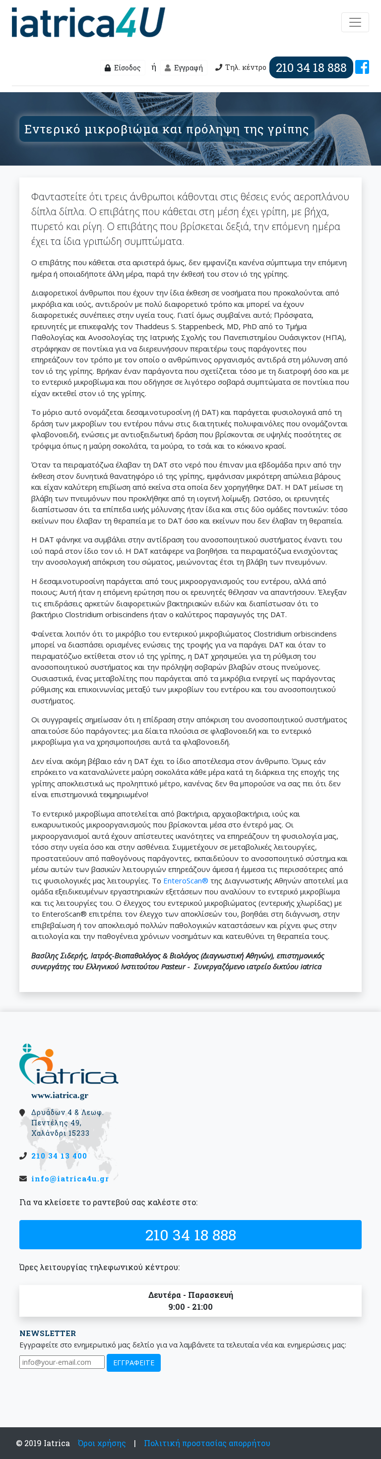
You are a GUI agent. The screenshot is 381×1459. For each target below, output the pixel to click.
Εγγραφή (188, 67)
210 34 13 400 (59, 1156)
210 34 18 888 (190, 1234)
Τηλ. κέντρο (286, 67)
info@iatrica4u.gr (70, 1178)
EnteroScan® (185, 880)
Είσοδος (127, 67)
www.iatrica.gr (59, 1095)
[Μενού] (355, 22)
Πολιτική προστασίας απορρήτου (207, 1443)
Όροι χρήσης (102, 1443)
